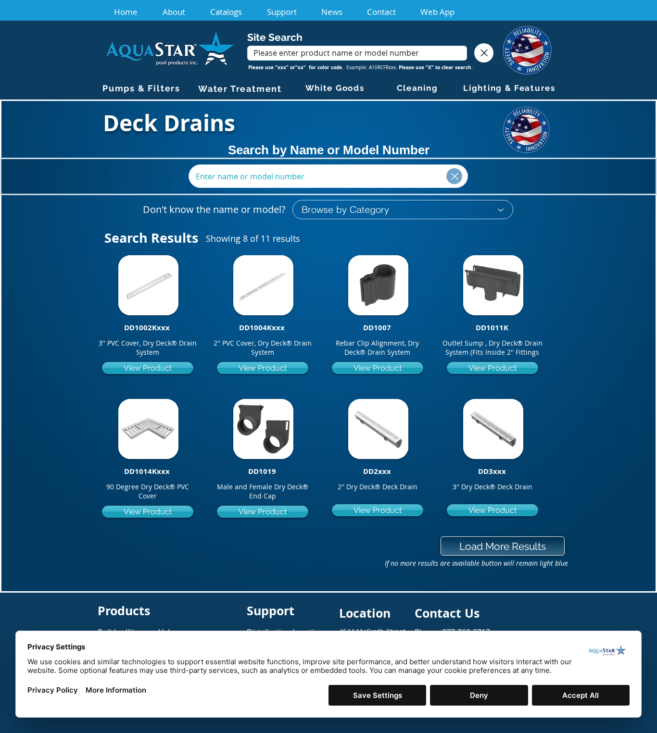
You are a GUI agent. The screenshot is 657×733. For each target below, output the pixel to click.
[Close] (483, 52)
